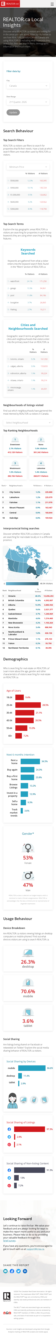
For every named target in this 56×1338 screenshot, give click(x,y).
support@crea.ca (35, 1249)
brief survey (9, 1240)
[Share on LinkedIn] (25, 1271)
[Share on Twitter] (18, 1271)
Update (13, 112)
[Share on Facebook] (12, 1271)
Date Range (11, 96)
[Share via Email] (5, 1271)
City (8, 80)
